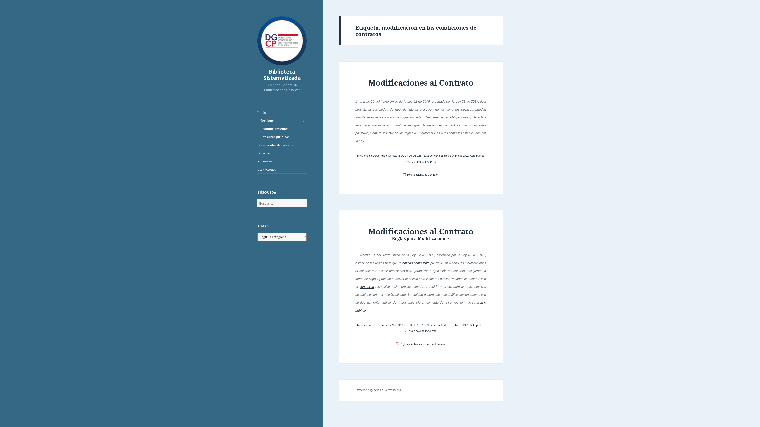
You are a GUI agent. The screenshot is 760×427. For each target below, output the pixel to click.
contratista (367, 286)
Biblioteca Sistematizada (282, 74)
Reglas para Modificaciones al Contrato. (423, 344)
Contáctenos (266, 169)
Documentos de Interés (275, 145)
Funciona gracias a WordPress (378, 390)
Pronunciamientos (274, 129)
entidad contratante (415, 263)
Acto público (477, 155)
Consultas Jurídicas (275, 137)
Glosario (263, 153)
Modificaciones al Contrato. (422, 174)
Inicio (261, 113)
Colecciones (266, 121)
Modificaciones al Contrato (420, 82)
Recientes (264, 161)
